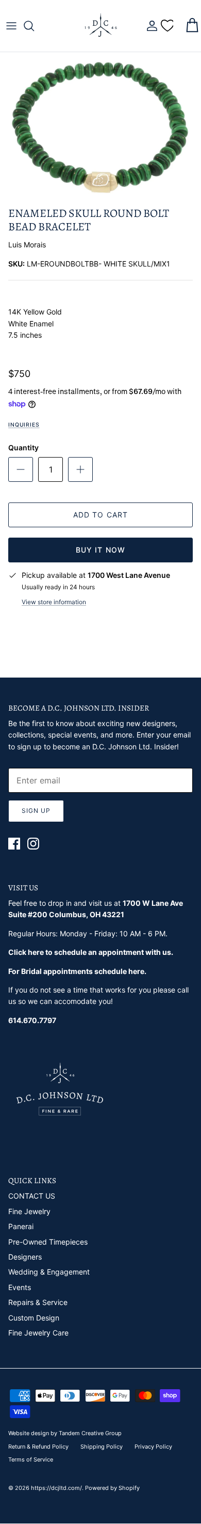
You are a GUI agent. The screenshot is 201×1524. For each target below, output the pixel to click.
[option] (100, 126)
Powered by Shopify (112, 1487)
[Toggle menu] (11, 25)
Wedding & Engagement (49, 1271)
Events (19, 1287)
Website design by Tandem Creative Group (65, 1433)
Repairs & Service (38, 1302)
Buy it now (100, 549)
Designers (25, 1256)
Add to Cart (100, 514)
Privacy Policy (153, 1446)
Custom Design (33, 1317)
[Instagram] (33, 844)
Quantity (23, 447)
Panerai (21, 1226)
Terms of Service (30, 1459)
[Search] (34, 25)
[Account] (149, 25)
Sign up (36, 810)
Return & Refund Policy (38, 1446)
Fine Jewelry (29, 1211)
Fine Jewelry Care (38, 1332)
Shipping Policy (101, 1446)
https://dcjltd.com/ (56, 1487)
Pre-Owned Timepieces (48, 1241)
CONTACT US (31, 1195)
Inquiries (24, 424)
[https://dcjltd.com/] (100, 25)
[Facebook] (14, 844)
